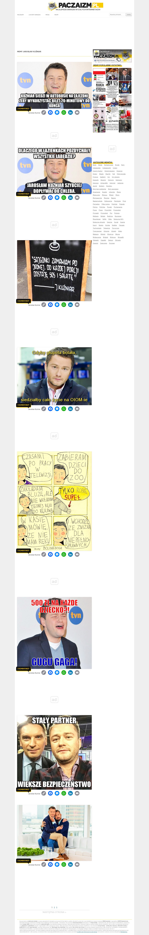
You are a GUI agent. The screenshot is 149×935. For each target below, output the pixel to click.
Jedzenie (120, 183)
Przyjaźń (96, 213)
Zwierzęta (103, 243)
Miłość (111, 195)
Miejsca (104, 195)
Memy (56, 15)
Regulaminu (124, 932)
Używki (113, 231)
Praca (95, 210)
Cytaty (115, 168)
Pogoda (121, 204)
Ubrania (106, 231)
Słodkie (114, 225)
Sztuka (107, 225)
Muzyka (106, 198)
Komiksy (109, 186)
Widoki (103, 234)
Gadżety (103, 177)
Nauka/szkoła (97, 201)
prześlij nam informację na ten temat (87, 932)
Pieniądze (96, 204)
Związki (95, 243)
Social (116, 222)
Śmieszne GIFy (118, 219)
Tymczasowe (97, 231)
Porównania (118, 207)
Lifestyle (112, 192)
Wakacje (96, 234)
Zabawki (96, 240)
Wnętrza (110, 234)
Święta (101, 225)
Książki (104, 192)
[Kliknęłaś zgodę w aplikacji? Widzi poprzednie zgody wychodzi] (99, 126)
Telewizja (106, 228)
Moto (117, 195)
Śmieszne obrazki (99, 222)
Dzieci (95, 174)
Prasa (101, 210)
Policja (95, 207)
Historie (111, 180)
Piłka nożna (106, 204)
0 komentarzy (23, 108)
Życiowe (112, 243)
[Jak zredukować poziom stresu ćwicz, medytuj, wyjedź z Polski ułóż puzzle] (99, 113)
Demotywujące (110, 171)
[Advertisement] (74, 32)
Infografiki (104, 183)
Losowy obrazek (34, 15)
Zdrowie (118, 240)
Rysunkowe (97, 219)
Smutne (109, 222)
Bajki (94, 165)
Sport (95, 225)
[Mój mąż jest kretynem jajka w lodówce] (125, 100)
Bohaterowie (108, 165)
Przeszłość (117, 210)
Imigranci (119, 180)
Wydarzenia (97, 237)
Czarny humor (97, 171)
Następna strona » (54, 912)
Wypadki (121, 237)
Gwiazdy (96, 180)
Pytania (116, 213)
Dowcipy (119, 171)
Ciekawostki (106, 168)
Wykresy (113, 237)
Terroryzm (115, 228)
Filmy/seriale (121, 174)
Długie (101, 174)
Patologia (117, 201)
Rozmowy (118, 216)
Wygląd (105, 237)
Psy (111, 213)
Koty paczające (113, 189)
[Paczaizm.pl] (74, 6)
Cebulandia (96, 168)
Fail (113, 174)
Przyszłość (104, 213)
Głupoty (103, 180)
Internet (112, 183)
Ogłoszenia (108, 201)
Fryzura (95, 177)
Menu (47, 15)
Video (120, 231)
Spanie (122, 222)
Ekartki (108, 174)
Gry (109, 177)
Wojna (117, 234)
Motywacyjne (97, 198)
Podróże (114, 204)
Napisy (113, 198)
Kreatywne (96, 192)
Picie (124, 201)
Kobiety (101, 186)
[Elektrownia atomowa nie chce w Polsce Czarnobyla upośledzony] (112, 113)
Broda (117, 165)
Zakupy (110, 240)
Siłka (110, 219)
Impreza (95, 183)
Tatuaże (121, 225)
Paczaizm (20, 15)
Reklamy (96, 216)
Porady (109, 207)
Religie (103, 216)
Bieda (100, 165)
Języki (95, 186)
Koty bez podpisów (99, 189)
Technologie (97, 228)
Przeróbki (108, 210)
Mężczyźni (96, 195)
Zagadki (103, 240)
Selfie (104, 219)
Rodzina (110, 216)
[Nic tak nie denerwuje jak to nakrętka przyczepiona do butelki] (125, 113)
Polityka (102, 207)
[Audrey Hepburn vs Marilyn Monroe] (112, 87)
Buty (122, 165)
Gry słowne (116, 177)
